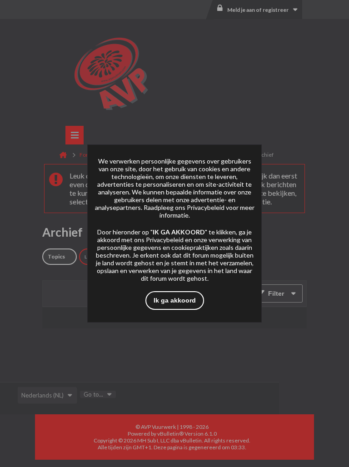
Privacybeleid (205, 207)
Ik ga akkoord (175, 300)
